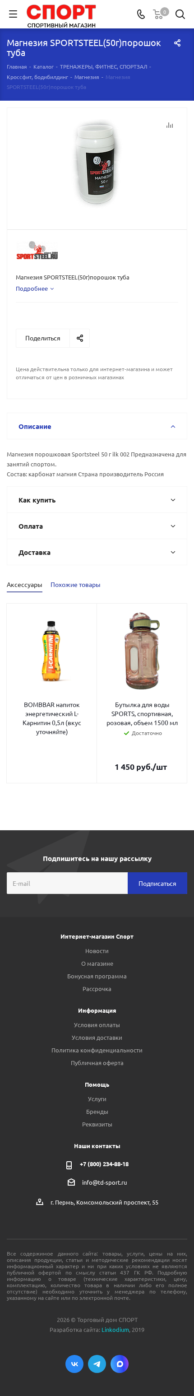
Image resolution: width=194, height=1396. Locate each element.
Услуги (97, 1099)
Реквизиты (97, 1124)
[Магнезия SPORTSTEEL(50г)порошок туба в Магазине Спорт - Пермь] (97, 164)
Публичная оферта (97, 1062)
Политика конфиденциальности (97, 1050)
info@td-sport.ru (104, 1182)
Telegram (97, 1364)
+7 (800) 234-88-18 (104, 1164)
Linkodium (115, 1329)
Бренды (97, 1111)
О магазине (97, 963)
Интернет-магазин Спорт (97, 936)
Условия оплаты (97, 1024)
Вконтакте (74, 1364)
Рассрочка (97, 988)
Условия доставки (97, 1037)
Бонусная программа (97, 976)
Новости (97, 950)
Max (120, 1364)
